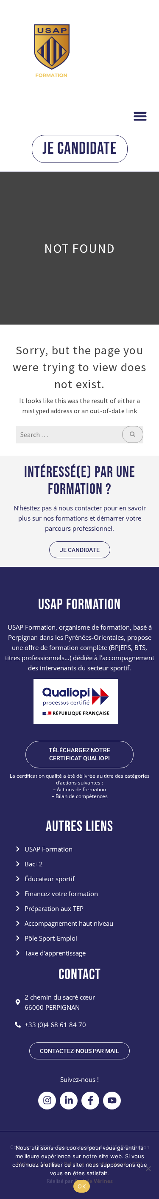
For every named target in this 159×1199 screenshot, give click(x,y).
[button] (140, 115)
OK (82, 1186)
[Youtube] (112, 1100)
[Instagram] (47, 1100)
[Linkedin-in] (69, 1100)
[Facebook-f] (90, 1100)
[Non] (148, 1168)
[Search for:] (79, 434)
